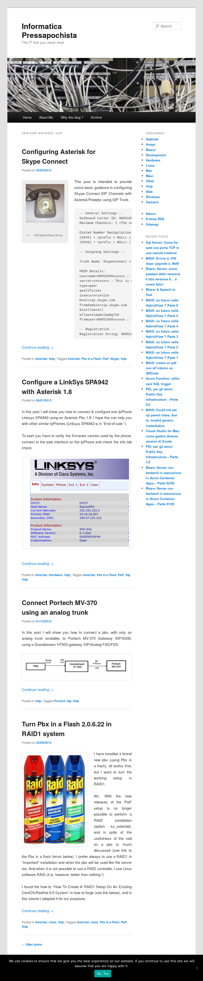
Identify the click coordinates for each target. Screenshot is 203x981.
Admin (151, 213)
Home (27, 117)
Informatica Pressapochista (49, 30)
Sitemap (152, 224)
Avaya (150, 144)
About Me (46, 117)
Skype (114, 358)
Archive (96, 117)
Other (150, 181)
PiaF (105, 358)
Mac (149, 170)
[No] (196, 967)
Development (156, 155)
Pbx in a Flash (91, 358)
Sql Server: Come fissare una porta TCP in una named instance (162, 247)
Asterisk (41, 358)
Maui (149, 175)
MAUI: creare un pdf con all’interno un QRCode (161, 367)
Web (149, 191)
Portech (59, 701)
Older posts (32, 944)
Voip (52, 358)
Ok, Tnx (103, 974)
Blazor (151, 149)
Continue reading (38, 347)
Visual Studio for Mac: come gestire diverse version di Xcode (163, 436)
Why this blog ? (72, 117)
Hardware (56, 575)
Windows (153, 196)
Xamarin (152, 202)
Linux (52, 922)
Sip (128, 575)
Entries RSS (155, 218)
